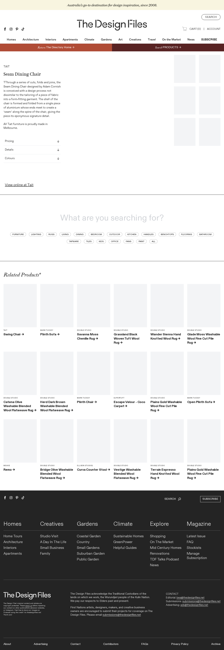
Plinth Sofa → (49, 334)
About (7, 644)
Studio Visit (49, 536)
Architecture (31, 39)
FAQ (190, 542)
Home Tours (13, 536)
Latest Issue (196, 536)
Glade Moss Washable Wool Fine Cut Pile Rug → (203, 338)
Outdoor (114, 234)
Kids (101, 241)
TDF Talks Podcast (164, 559)
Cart (195, 29)
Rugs (51, 234)
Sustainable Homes (128, 536)
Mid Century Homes (165, 548)
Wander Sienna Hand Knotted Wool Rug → (165, 336)
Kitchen (131, 234)
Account (213, 29)
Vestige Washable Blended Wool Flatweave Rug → (127, 474)
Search (211, 17)
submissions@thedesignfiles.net (122, 615)
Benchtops (167, 234)
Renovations (159, 553)
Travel (152, 39)
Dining (79, 234)
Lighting (36, 234)
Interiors (51, 39)
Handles (148, 234)
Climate (89, 39)
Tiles (89, 241)
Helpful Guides (125, 548)
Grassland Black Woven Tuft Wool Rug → (126, 338)
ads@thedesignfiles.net (194, 605)
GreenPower (122, 542)
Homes (11, 39)
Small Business (52, 548)
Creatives (135, 39)
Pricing (9, 141)
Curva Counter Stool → (93, 470)
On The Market (161, 542)
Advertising (41, 644)
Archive (215, 644)
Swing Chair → (14, 334)
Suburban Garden (91, 553)
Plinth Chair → (87, 402)
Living (65, 234)
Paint (141, 241)
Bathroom (205, 234)
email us (28, 605)
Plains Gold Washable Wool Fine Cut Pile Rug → (166, 406)
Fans (128, 241)
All (153, 241)
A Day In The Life (53, 542)
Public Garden (88, 559)
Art (120, 39)
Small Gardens (88, 548)
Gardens (106, 39)
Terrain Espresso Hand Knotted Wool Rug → (164, 474)
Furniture (18, 234)
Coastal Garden (89, 536)
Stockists (194, 548)
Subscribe (209, 39)
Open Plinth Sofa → (201, 402)
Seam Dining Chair (22, 74)
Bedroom (96, 234)
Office (114, 241)
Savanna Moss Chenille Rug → (87, 336)
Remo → (9, 470)
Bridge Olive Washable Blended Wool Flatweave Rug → (56, 474)
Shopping (158, 536)
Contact (75, 644)
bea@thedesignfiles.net (190, 597)
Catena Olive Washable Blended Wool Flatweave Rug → (20, 406)
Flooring (186, 234)
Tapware (74, 241)
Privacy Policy (179, 644)
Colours (10, 158)
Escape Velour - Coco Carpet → (129, 404)
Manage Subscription (197, 555)
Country (83, 542)
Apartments (70, 39)
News (191, 39)
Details (9, 149)
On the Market (171, 39)
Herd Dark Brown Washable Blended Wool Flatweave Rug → (56, 406)
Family (45, 553)
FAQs (144, 644)
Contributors (110, 644)
